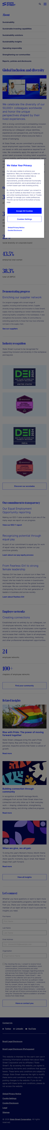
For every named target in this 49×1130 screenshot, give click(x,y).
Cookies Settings (24, 219)
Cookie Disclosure (15, 230)
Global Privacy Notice (16, 227)
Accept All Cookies (24, 211)
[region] (24, 198)
